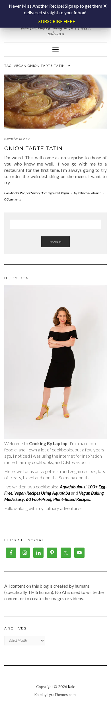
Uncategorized (50, 193)
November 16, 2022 (17, 139)
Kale (71, 686)
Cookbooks (11, 193)
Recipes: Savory (30, 193)
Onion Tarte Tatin (33, 148)
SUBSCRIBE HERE (56, 21)
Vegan (65, 193)
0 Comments (12, 199)
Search (55, 241)
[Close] (105, 6)
